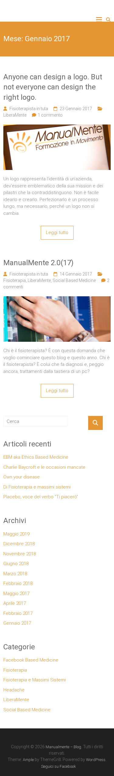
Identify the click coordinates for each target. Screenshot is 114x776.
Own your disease (21, 477)
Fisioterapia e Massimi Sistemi (34, 680)
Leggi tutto (57, 232)
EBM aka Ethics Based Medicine (35, 457)
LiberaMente (14, 115)
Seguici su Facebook (58, 766)
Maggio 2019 (16, 534)
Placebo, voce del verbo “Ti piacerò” (40, 497)
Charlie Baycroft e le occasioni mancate (44, 467)
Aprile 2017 (14, 603)
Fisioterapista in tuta (28, 108)
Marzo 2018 (15, 573)
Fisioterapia (14, 280)
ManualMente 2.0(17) (38, 262)
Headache (14, 690)
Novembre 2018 (19, 554)
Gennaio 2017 (17, 623)
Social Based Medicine (74, 280)
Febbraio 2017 (18, 613)
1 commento (50, 115)
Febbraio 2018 (18, 583)
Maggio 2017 (16, 593)
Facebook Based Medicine (30, 660)
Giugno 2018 (16, 563)
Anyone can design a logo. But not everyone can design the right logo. (52, 87)
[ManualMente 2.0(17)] (57, 299)
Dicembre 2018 (19, 544)
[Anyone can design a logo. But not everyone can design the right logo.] (57, 128)
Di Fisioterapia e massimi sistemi (37, 487)
